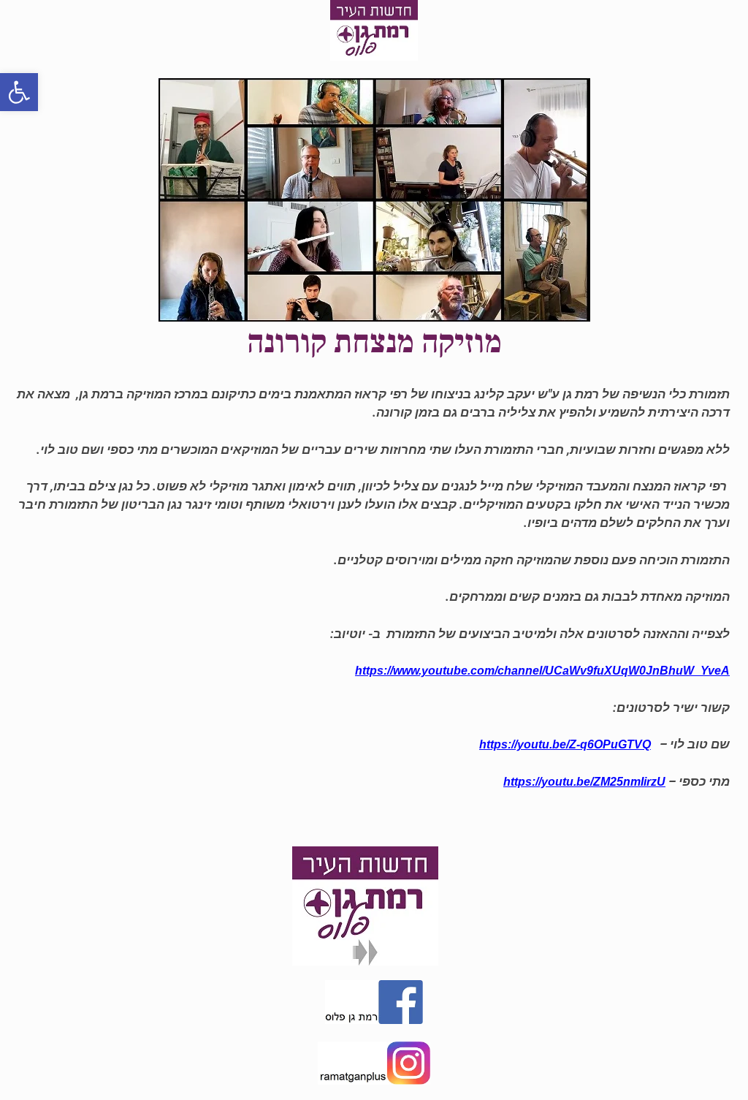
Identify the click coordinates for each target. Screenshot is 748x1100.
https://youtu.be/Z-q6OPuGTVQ (565, 744)
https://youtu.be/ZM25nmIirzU (584, 781)
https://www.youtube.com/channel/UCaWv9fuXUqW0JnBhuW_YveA (542, 670)
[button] (19, 92)
